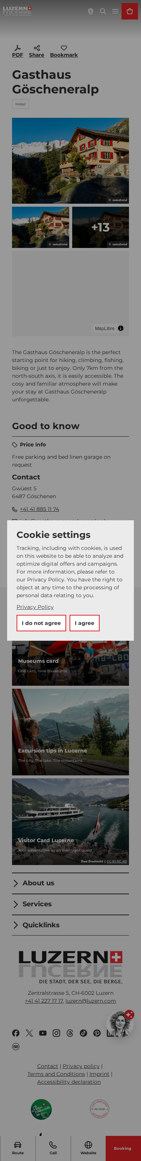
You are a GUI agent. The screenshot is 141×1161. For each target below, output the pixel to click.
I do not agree (41, 623)
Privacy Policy (35, 607)
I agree (84, 623)
